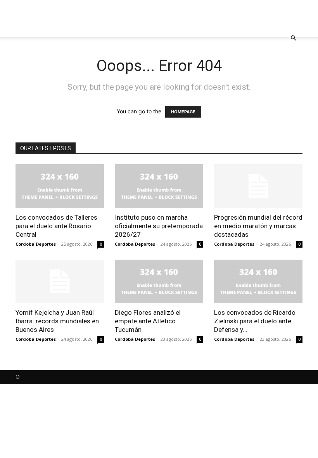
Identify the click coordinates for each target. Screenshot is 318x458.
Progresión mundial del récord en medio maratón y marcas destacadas (258, 225)
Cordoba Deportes (36, 244)
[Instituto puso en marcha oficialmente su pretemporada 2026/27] (159, 186)
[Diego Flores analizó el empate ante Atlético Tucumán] (159, 282)
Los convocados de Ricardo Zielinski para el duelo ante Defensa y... (255, 321)
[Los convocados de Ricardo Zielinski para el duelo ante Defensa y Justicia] (258, 282)
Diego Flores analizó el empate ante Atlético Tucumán (148, 321)
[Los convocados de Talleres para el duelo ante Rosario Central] (60, 186)
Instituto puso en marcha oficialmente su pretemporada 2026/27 (159, 225)
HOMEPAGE (183, 111)
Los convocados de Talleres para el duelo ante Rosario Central (56, 225)
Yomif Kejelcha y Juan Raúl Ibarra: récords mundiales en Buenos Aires (57, 321)
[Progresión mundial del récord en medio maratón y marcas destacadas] (258, 186)
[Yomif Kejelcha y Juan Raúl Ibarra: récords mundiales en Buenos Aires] (60, 282)
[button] (293, 38)
